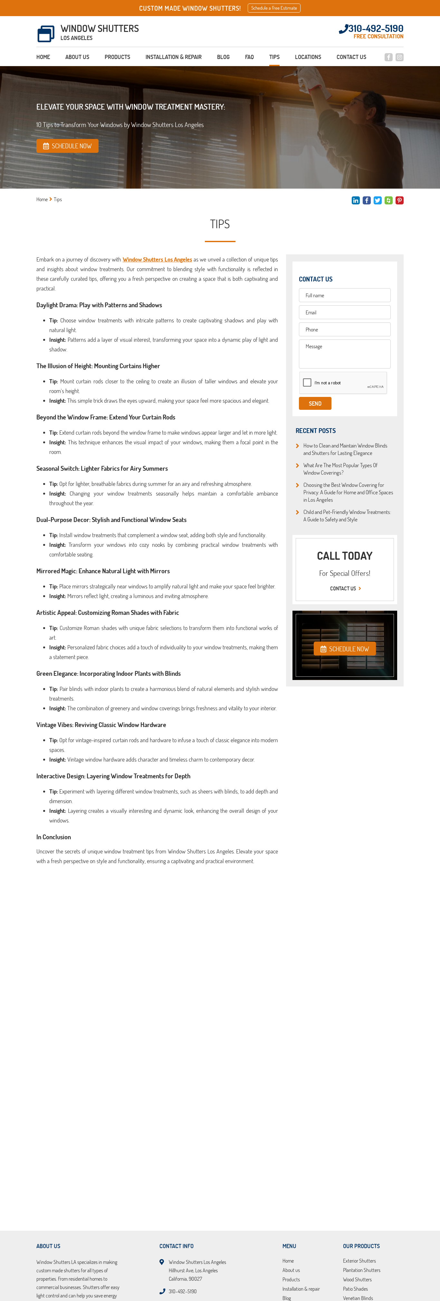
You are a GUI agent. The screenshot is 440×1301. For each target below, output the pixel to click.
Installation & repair (174, 56)
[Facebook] (389, 57)
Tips (274, 56)
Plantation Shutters (361, 1270)
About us (77, 56)
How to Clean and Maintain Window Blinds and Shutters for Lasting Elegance (345, 449)
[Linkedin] (356, 200)
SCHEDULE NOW (348, 649)
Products (117, 56)
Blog (223, 56)
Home (43, 56)
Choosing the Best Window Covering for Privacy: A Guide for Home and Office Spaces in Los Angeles (348, 492)
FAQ (249, 56)
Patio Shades (355, 1289)
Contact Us (351, 56)
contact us (343, 588)
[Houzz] (389, 200)
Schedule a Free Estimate (274, 8)
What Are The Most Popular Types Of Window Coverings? (340, 468)
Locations (308, 56)
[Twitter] (378, 200)
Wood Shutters (357, 1279)
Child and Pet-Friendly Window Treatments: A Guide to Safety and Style (347, 515)
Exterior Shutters (359, 1261)
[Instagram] (400, 57)
